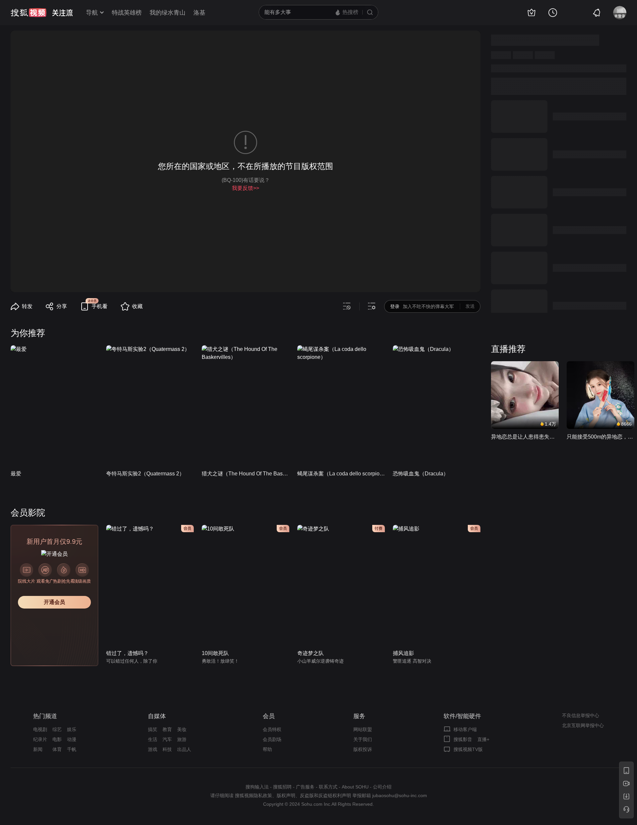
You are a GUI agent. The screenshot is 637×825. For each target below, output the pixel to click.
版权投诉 (362, 749)
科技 (167, 749)
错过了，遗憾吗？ (127, 653)
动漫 (71, 739)
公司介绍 (382, 786)
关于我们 (362, 739)
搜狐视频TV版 (468, 749)
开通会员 (54, 602)
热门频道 (45, 716)
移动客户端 (465, 729)
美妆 (181, 729)
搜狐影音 (463, 739)
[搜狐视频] (28, 13)
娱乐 (71, 729)
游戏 (152, 749)
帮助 (267, 749)
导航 (92, 13)
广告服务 (305, 786)
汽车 (167, 739)
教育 (167, 729)
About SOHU (355, 786)
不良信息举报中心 (580, 715)
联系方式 (328, 786)
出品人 (184, 749)
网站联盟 (362, 729)
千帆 (71, 749)
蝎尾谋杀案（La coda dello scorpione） (341, 473)
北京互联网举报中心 (583, 725)
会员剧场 (272, 739)
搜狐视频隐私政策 (253, 795)
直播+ (483, 739)
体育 (57, 749)
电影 (57, 739)
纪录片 (40, 739)
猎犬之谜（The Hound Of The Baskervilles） (245, 473)
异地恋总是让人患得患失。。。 (525, 437)
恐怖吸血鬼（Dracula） (421, 473)
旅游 (181, 739)
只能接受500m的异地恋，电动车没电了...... (600, 437)
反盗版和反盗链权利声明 (325, 795)
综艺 (57, 729)
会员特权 (272, 729)
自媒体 (157, 716)
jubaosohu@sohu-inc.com (399, 795)
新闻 (37, 749)
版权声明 (286, 795)
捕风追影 (403, 653)
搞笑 (152, 729)
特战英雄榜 (127, 12)
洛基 (199, 12)
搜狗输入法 (257, 786)
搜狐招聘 (282, 786)
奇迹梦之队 (310, 653)
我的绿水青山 (167, 12)
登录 (394, 306)
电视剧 (40, 729)
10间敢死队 (215, 653)
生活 (152, 739)
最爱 (16, 473)
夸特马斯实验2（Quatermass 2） (145, 473)
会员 (269, 716)
